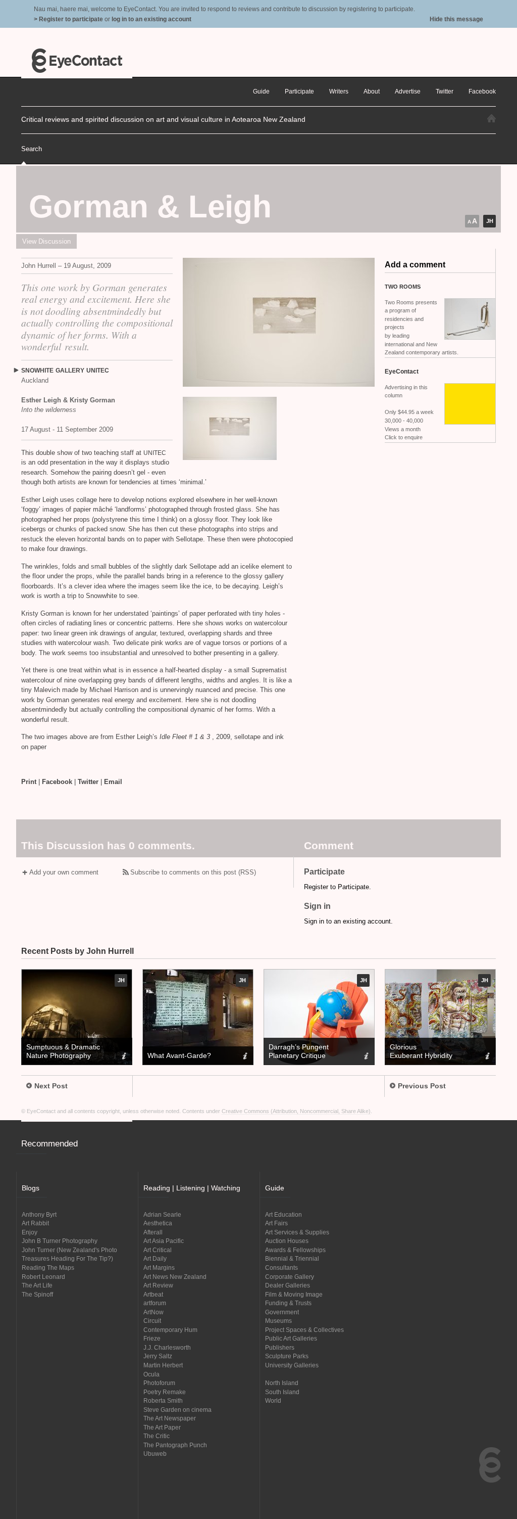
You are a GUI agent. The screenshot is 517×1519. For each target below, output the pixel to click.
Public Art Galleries (291, 1338)
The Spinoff (37, 1294)
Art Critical (157, 1250)
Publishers (279, 1347)
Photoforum (159, 1382)
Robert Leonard (43, 1276)
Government (282, 1312)
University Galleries (292, 1365)
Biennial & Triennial (292, 1258)
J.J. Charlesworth (167, 1347)
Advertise (408, 91)
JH (489, 221)
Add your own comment (63, 872)
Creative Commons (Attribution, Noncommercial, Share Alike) (296, 1111)
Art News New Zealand (174, 1276)
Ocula (151, 1374)
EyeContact (76, 60)
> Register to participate (68, 19)
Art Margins (159, 1267)
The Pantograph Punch (175, 1445)
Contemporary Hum (170, 1329)
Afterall (153, 1232)
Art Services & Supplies (297, 1232)
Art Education (283, 1214)
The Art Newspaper (169, 1418)
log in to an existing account (151, 19)
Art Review (158, 1285)
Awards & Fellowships (295, 1250)
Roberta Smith (163, 1400)
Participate (299, 91)
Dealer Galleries (287, 1285)
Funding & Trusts (288, 1303)
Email (113, 782)
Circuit (152, 1320)
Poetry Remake (164, 1392)
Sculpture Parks (286, 1356)
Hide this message (456, 19)
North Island (281, 1382)
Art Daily (155, 1258)
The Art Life (37, 1285)
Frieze (152, 1338)
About (372, 91)
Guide (261, 91)
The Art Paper (162, 1427)
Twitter (88, 782)
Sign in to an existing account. (348, 921)
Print (28, 782)
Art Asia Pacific (163, 1240)
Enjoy (29, 1232)
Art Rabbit (35, 1223)
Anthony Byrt (39, 1214)
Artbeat (153, 1294)
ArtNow (153, 1312)
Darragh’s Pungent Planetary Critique (299, 1051)
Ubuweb (155, 1453)
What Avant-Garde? (179, 1055)
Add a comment (415, 264)
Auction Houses (286, 1240)
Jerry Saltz (157, 1356)
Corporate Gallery (289, 1276)
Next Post (51, 1086)
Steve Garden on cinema (177, 1409)
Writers (338, 91)
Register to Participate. (337, 887)
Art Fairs (276, 1223)
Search (31, 149)
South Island (282, 1392)
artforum (154, 1303)
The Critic (156, 1436)
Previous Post (422, 1086)
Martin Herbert (163, 1365)
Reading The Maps (48, 1267)
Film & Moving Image (294, 1294)
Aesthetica (157, 1223)
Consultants (281, 1267)
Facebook (57, 782)
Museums (278, 1320)
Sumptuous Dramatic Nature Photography (63, 1051)
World (273, 1400)
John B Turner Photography (59, 1240)
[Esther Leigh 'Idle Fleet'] (279, 322)
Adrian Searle (162, 1214)
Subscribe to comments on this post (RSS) (193, 872)
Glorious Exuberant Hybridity (421, 1051)
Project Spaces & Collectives (304, 1329)
